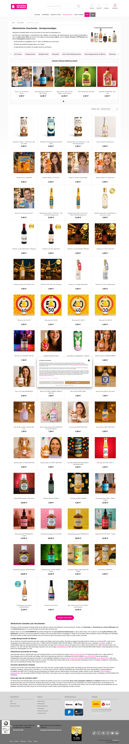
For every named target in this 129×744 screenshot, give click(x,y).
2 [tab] (65, 101)
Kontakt (16, 741)
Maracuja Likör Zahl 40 (78, 320)
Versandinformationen (42, 706)
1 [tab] (63, 101)
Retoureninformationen (42, 710)
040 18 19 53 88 (18, 730)
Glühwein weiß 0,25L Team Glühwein (51, 284)
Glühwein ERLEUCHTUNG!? (51, 498)
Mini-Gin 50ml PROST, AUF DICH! (105, 391)
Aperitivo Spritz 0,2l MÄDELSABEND (105, 355)
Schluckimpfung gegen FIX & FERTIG (51, 534)
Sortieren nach (95, 109)
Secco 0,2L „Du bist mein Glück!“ (24, 213)
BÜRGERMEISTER (63, 647)
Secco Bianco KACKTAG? (105, 569)
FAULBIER (102, 643)
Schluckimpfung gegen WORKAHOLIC (78, 534)
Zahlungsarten (40, 708)
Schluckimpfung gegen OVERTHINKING (24, 569)
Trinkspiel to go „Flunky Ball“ (24, 177)
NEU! (87, 14)
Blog (11, 741)
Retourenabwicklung (96, 713)
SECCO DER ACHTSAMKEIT (75, 658)
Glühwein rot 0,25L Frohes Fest (105, 249)
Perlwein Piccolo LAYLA (51, 605)
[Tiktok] (94, 734)
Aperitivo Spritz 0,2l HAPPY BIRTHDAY (51, 462)
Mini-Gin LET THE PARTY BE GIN (24, 355)
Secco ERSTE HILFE (103, 658)
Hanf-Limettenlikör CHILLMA (86, 91)
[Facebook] (99, 734)
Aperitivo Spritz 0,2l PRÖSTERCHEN (24, 462)
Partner (35, 741)
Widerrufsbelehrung (15, 706)
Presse (30, 741)
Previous (15, 83)
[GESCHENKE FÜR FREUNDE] (19, 7)
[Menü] (9, 721)
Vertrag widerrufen (41, 713)
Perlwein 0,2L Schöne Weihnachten (105, 284)
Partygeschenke (30, 54)
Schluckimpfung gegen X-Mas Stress (24, 498)
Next (113, 83)
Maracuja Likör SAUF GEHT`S (105, 462)
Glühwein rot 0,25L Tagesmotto (51, 249)
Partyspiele (55, 54)
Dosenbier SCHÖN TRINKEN (78, 498)
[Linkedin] (117, 734)
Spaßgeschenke (43, 54)
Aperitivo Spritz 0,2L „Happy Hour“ (105, 177)
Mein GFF (99, 8)
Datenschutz (13, 703)
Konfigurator (67, 14)
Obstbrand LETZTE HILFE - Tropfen (105, 534)
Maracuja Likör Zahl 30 (105, 320)
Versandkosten (116, 740)
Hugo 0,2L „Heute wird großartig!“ (78, 177)
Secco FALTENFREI (90, 656)
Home (13, 22)
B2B (93, 14)
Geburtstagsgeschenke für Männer (95, 54)
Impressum (23, 741)
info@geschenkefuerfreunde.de (51, 730)
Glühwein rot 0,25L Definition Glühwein (78, 249)
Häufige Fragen (41, 701)
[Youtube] (112, 734)
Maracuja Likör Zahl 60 (24, 320)
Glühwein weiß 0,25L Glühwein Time (24, 284)
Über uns (92, 8)
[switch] (6, 732)
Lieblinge (106, 8)
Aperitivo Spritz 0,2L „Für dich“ (51, 177)
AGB (11, 701)
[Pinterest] (103, 734)
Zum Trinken (18, 54)
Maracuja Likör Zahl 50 (51, 320)
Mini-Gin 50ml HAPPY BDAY (78, 391)
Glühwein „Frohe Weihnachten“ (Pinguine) (24, 249)
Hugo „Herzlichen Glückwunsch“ (105, 142)
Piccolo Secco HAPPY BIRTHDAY (105, 427)
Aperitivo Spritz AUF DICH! (51, 355)
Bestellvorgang (40, 703)
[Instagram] (108, 734)
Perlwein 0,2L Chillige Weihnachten (78, 284)
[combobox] (64, 6)
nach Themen (20, 22)
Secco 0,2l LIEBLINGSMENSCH (24, 391)
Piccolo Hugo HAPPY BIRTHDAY (78, 427)
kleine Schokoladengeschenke (71, 54)
